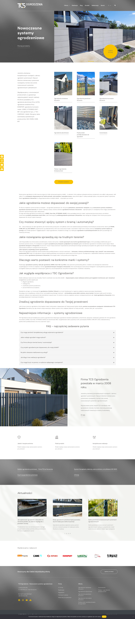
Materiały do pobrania (64, 597)
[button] (69, 5)
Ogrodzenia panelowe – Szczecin (85, 594)
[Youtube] (2, 165)
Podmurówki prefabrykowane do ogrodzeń (86, 603)
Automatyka (101, 587)
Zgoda (104, 616)
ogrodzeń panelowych (54, 207)
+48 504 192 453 (22, 596)
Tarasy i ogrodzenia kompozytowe (104, 590)
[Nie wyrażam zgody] (133, 616)
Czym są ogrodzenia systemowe (28, 475)
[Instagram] (2, 161)
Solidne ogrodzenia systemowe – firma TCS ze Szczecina (35, 469)
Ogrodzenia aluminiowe (85, 591)
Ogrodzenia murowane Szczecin (85, 598)
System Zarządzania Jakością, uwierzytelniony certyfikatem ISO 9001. (95, 469)
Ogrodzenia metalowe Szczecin (84, 588)
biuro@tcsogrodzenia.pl (24, 594)
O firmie (76, 475)
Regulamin (61, 592)
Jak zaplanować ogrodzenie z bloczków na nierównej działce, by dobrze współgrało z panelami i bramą (30, 521)
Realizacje (61, 590)
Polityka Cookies (63, 595)
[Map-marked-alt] (2, 169)
